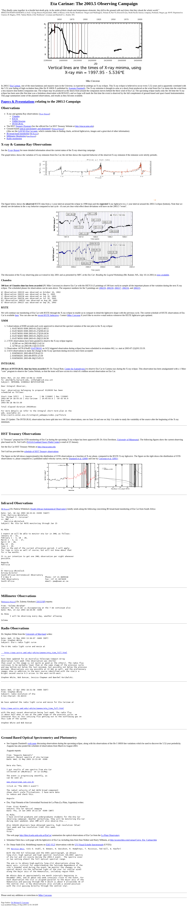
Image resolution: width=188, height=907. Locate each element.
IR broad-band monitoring (18, 133)
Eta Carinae (15, 86)
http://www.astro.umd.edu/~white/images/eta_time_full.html (32, 708)
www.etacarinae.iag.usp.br (20, 782)
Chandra (16, 116)
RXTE (15, 119)
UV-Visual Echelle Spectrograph (89, 844)
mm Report (31, 136)
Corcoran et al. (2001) (108, 458)
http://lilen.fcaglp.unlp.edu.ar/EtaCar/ (36, 835)
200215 (137, 288)
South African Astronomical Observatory (48, 509)
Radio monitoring (14, 138)
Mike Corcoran (73, 315)
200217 (118, 288)
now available (163, 275)
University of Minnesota (127, 439)
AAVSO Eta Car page (27, 131)
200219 (102, 288)
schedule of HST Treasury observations (41, 451)
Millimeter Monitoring (16, 136)
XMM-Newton (18, 121)
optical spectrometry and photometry (35, 128)
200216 (125, 288)
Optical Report (57, 129)
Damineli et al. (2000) (78, 458)
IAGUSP (40, 601)
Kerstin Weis (17, 849)
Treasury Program (23, 126)
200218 (110, 288)
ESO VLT (50, 844)
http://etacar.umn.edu (84, 126)
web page (32, 743)
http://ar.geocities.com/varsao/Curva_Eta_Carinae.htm (133, 840)
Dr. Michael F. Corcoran (20, 902)
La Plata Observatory (110, 835)
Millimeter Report (8, 602)
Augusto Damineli (77, 88)
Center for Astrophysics (75, 369)
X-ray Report (44, 114)
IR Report (34, 134)
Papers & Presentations (17, 101)
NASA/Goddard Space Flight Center (43, 442)
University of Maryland (36, 634)
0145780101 (36, 348)
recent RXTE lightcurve (48, 315)
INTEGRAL (17, 124)
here (17, 315)
